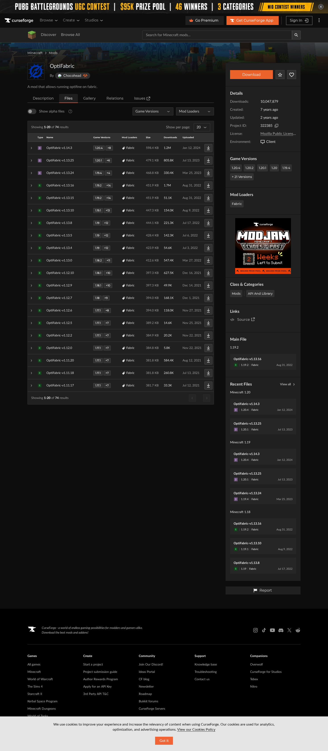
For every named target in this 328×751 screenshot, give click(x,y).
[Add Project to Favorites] (280, 74)
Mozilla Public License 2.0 (280, 134)
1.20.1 (262, 168)
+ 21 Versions (242, 177)
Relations (114, 98)
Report (265, 590)
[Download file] (208, 148)
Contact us (202, 679)
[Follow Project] (291, 74)
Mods (53, 53)
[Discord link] (281, 630)
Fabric (237, 204)
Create (69, 20)
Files (68, 98)
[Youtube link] (272, 630)
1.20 (274, 168)
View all (285, 384)
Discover (48, 35)
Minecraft (35, 53)
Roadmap (145, 694)
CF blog (144, 679)
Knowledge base (206, 664)
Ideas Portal (147, 672)
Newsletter (146, 686)
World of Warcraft (40, 679)
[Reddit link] (298, 630)
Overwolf (256, 664)
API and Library (260, 294)
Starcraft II (34, 694)
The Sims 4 (35, 686)
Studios (91, 20)
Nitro (253, 686)
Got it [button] (164, 741)
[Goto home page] (19, 20)
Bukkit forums (148, 701)
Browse (46, 20)
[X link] (289, 630)
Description (43, 98)
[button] (121, 148)
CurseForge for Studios (266, 672)
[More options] (319, 20)
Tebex (254, 679)
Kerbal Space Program (42, 701)
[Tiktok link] (264, 630)
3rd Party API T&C (95, 694)
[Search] (296, 35)
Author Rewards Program (100, 679)
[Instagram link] (255, 630)
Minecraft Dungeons (41, 708)
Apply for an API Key (97, 686)
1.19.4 (286, 168)
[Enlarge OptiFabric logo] (35, 71)
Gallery (89, 98)
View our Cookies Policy (196, 729)
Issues (139, 98)
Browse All (70, 35)
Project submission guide (100, 672)
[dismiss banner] (321, 6)
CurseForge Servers (152, 708)
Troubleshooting (206, 672)
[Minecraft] (31, 35)
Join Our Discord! (151, 664)
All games (33, 664)
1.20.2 (249, 168)
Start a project (93, 664)
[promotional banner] (164, 6)
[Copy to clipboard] (276, 125)
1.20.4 (236, 168)
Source (243, 319)
